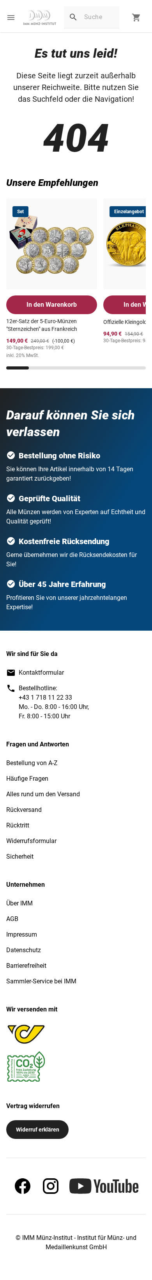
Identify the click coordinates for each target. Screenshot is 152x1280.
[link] (39, 17)
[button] (11, 17)
